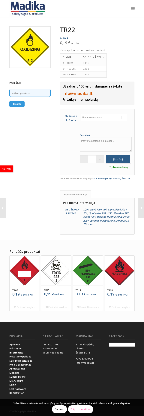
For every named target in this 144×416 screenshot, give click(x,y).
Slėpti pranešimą (81, 409)
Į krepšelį (118, 159)
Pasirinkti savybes (25, 307)
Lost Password (17, 389)
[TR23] (141, 208)
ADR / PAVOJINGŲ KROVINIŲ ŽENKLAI (111, 178)
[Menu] (133, 8)
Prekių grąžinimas (20, 364)
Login (12, 384)
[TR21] (3, 208)
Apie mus (14, 344)
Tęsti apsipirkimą (118, 167)
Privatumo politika (20, 356)
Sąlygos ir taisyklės (20, 360)
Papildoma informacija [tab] (75, 194)
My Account (16, 380)
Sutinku (59, 409)
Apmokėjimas (17, 368)
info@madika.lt (77, 93)
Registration (16, 393)
